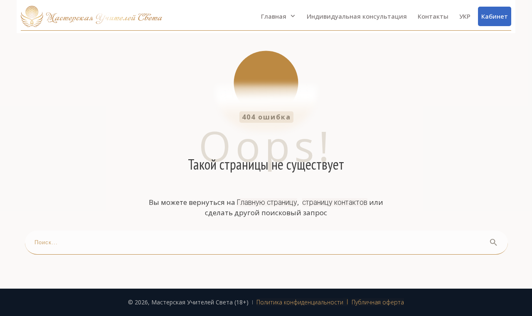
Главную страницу (267, 202)
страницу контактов (334, 202)
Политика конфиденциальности (299, 302)
